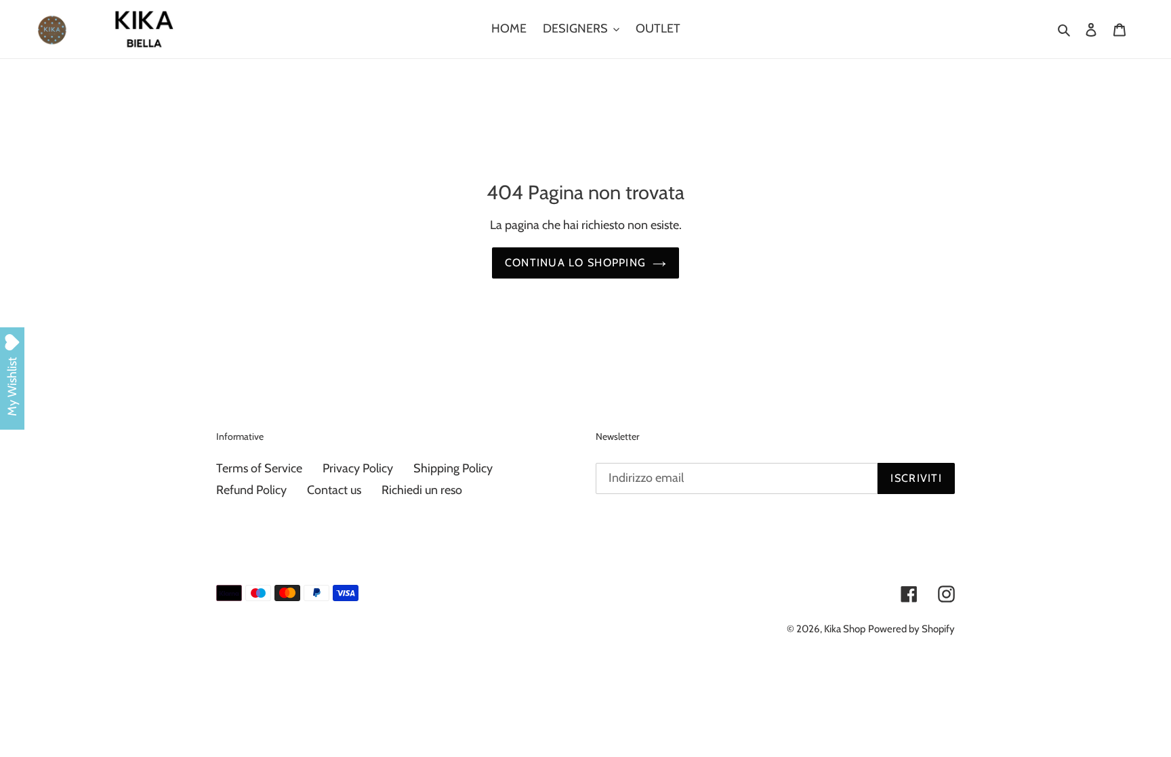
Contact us (334, 490)
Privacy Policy (358, 468)
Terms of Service (259, 468)
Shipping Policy (453, 468)
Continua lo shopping (575, 262)
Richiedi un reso (422, 490)
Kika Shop (844, 629)
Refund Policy (251, 490)
